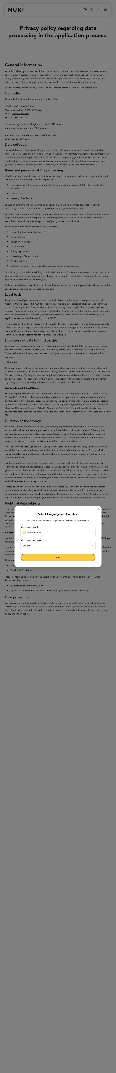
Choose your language (31, 540)
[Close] (99, 509)
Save (58, 557)
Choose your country (30, 527)
